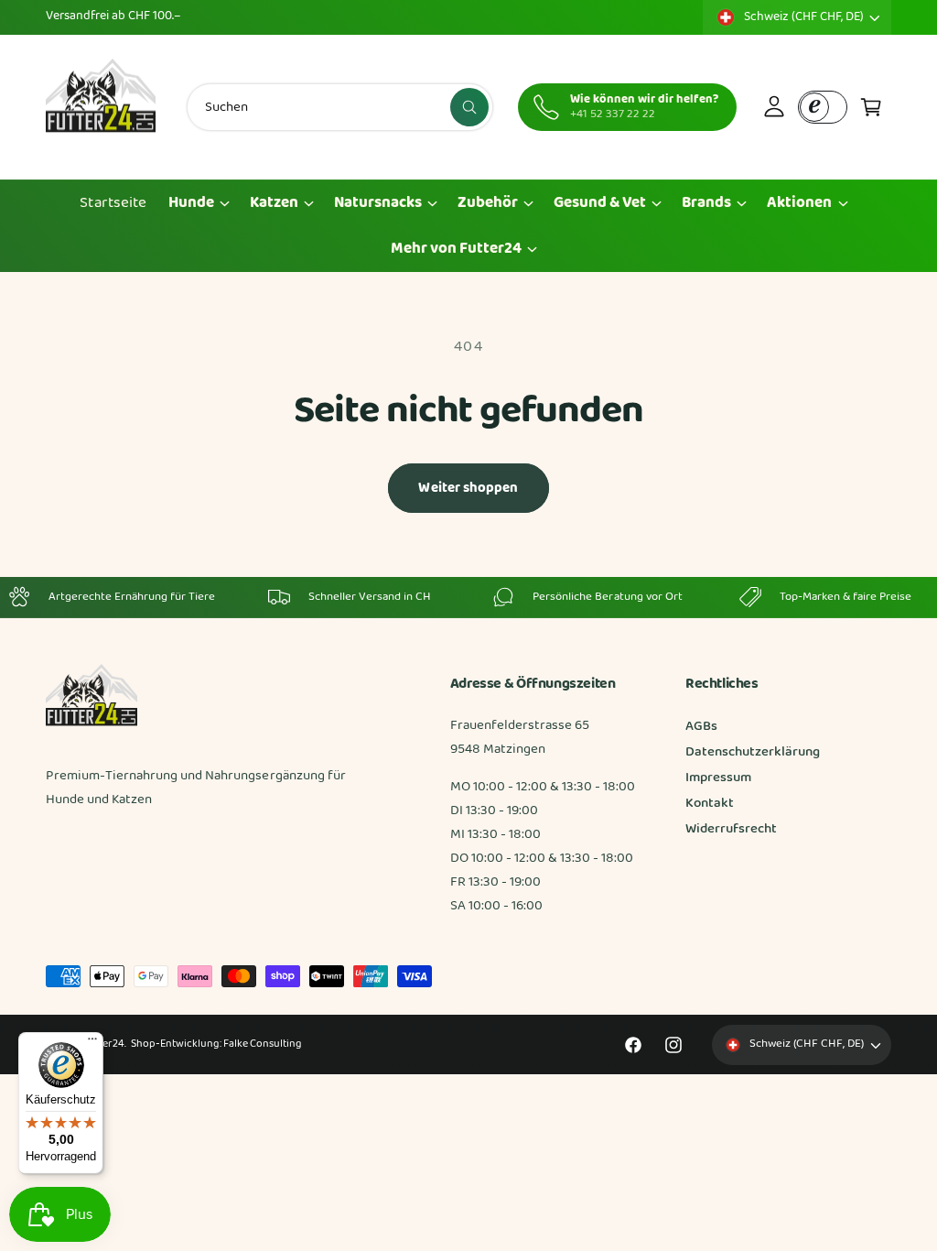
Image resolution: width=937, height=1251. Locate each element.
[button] (871, 107)
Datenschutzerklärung (752, 752)
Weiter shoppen (468, 488)
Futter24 (103, 1044)
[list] (468, 597)
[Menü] (92, 1043)
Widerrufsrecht (731, 829)
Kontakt (709, 803)
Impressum (718, 778)
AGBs (701, 726)
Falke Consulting (262, 1044)
